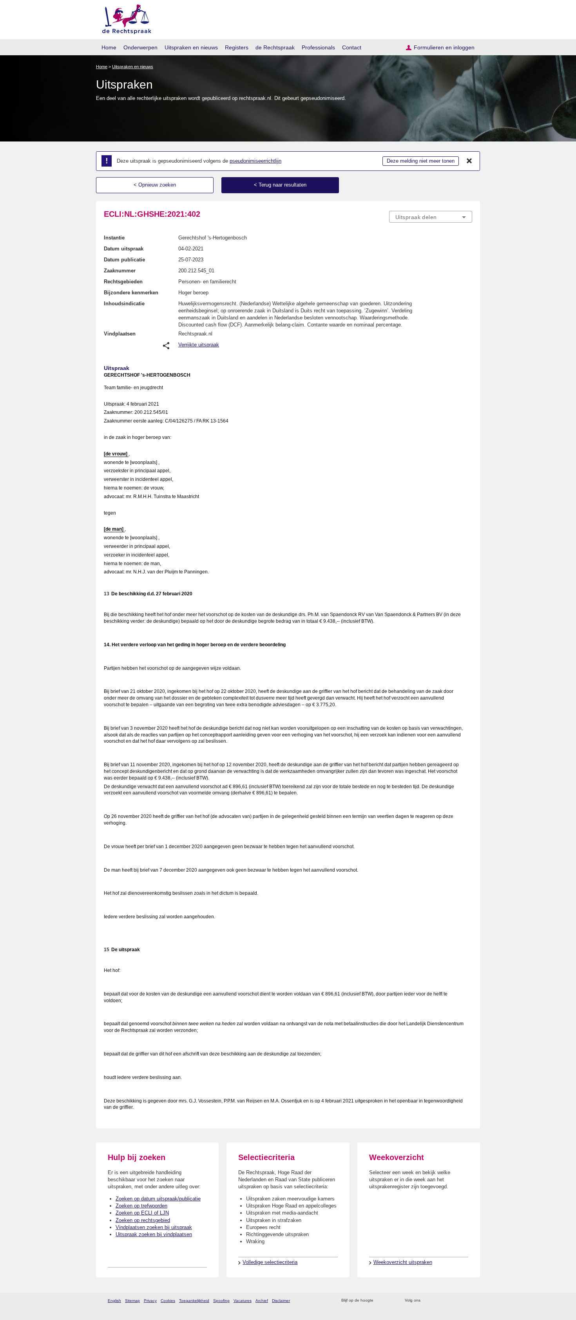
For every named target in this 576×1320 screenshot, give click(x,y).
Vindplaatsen (120, 334)
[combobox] (430, 216)
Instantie (114, 238)
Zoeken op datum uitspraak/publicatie (158, 1199)
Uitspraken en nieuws (191, 47)
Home (108, 47)
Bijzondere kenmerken (131, 293)
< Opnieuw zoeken (155, 185)
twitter (427, 1300)
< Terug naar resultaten (280, 185)
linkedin (458, 1300)
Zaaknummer (120, 271)
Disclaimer (281, 1300)
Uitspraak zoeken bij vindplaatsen (154, 1234)
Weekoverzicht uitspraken (402, 1262)
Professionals (318, 47)
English (114, 1300)
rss (381, 1300)
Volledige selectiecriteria (270, 1262)
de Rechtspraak (275, 47)
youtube (468, 1300)
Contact (351, 47)
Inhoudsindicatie (124, 303)
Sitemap (132, 1300)
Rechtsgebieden (123, 282)
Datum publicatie (124, 260)
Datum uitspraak (123, 249)
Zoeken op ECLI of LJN (142, 1213)
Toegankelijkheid (194, 1300)
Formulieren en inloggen (444, 47)
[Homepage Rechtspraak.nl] (124, 18)
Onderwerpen (140, 47)
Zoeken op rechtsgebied (143, 1220)
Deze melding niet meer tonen (421, 161)
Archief (261, 1300)
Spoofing (221, 1300)
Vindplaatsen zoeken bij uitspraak (154, 1227)
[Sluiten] (469, 161)
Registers (236, 47)
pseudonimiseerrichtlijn (255, 161)
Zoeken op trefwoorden (141, 1206)
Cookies (168, 1300)
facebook (437, 1300)
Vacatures (243, 1300)
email (391, 1300)
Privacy (150, 1300)
